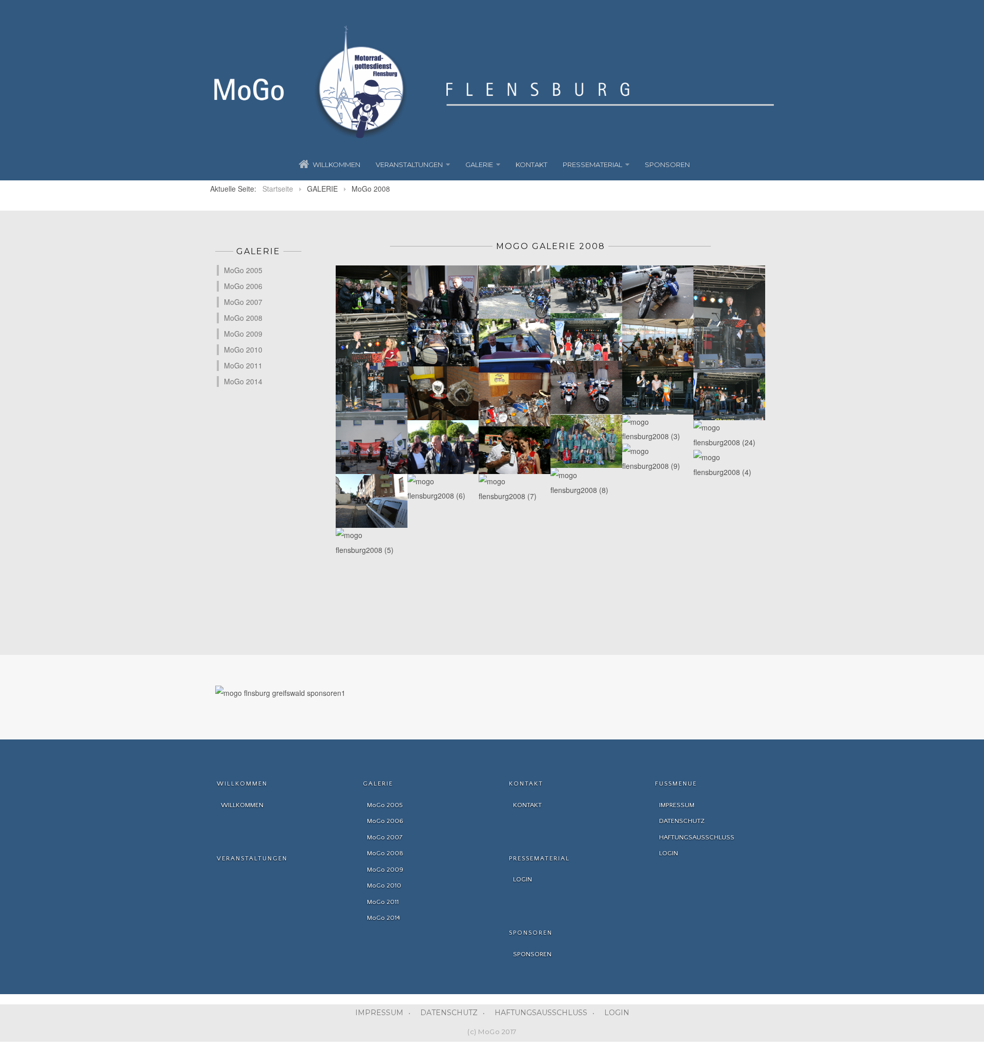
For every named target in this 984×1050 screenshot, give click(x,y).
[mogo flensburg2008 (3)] (658, 429)
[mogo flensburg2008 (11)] (586, 289)
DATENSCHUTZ (449, 1012)
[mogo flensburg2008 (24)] (729, 435)
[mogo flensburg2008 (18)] (658, 342)
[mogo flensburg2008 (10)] (514, 292)
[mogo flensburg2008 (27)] (514, 450)
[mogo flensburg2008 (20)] (443, 393)
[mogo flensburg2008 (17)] (586, 337)
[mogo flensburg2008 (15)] (443, 342)
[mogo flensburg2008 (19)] (729, 396)
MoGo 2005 (243, 270)
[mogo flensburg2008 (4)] (729, 465)
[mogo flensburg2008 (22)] (586, 388)
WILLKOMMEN (336, 164)
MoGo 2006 (243, 286)
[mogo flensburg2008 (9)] (658, 458)
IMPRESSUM (379, 1012)
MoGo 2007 (243, 302)
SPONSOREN (667, 164)
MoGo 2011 (243, 365)
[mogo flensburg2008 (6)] (443, 489)
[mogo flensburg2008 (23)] (658, 390)
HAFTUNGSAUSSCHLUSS (541, 1012)
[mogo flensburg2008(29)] (371, 289)
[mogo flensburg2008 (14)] (371, 367)
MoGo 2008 (243, 318)
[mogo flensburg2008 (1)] (443, 292)
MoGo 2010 (243, 349)
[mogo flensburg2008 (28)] (586, 441)
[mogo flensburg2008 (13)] (729, 319)
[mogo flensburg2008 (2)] (371, 447)
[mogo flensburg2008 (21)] (514, 399)
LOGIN (616, 1012)
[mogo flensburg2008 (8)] (586, 483)
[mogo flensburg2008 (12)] (658, 292)
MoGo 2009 (243, 333)
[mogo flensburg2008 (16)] (514, 346)
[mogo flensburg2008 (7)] (514, 489)
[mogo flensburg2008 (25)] (371, 501)
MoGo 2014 (243, 381)
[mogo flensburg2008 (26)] (443, 447)
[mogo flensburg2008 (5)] (371, 543)
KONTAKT (531, 164)
